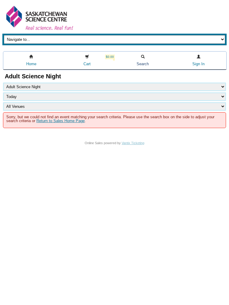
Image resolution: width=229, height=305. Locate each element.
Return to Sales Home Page (60, 121)
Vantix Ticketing (133, 143)
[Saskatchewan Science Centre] (39, 30)
